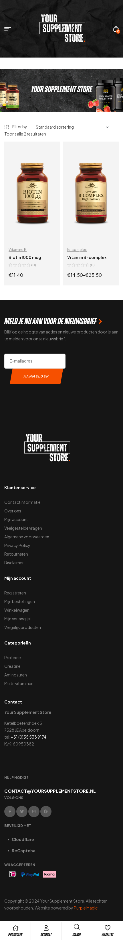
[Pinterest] (45, 811)
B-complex (77, 249)
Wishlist (108, 935)
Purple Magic (86, 907)
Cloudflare (23, 839)
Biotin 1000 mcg (25, 257)
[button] (61, 839)
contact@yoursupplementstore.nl (50, 791)
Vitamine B (18, 249)
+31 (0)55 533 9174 (28, 736)
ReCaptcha (23, 850)
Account (46, 935)
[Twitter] (21, 811)
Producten (15, 935)
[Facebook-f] (9, 811)
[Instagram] (33, 811)
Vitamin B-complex (86, 257)
